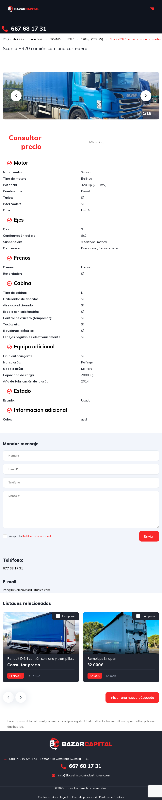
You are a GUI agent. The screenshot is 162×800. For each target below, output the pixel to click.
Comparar (68, 616)
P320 (71, 39)
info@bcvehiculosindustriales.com (83, 775)
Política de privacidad (37, 536)
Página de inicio (13, 39)
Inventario (37, 39)
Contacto (44, 797)
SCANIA (55, 39)
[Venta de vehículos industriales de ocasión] (24, 9)
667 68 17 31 (27, 28)
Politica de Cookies (111, 797)
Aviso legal (59, 797)
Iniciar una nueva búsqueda (132, 697)
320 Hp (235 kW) (92, 39)
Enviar (149, 536)
